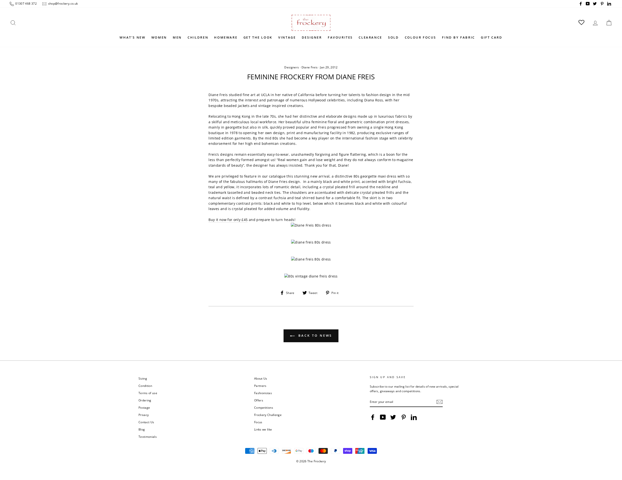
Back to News (314, 335)
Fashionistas (263, 393)
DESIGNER (312, 37)
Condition (145, 386)
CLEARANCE (370, 37)
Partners (260, 386)
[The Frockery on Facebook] (373, 417)
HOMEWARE (225, 37)
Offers (258, 400)
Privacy (143, 415)
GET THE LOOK (257, 37)
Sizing (142, 378)
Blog (141, 429)
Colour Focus (420, 37)
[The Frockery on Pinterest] (403, 417)
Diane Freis (310, 67)
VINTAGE (287, 37)
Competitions (263, 407)
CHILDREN (198, 37)
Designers (291, 67)
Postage (144, 407)
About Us (260, 378)
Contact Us (146, 422)
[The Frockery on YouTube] (383, 417)
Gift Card (491, 37)
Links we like (263, 429)
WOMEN (159, 37)
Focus (258, 422)
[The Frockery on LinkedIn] (414, 417)
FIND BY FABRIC (458, 37)
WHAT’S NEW (132, 37)
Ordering (144, 400)
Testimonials (147, 437)
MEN (177, 37)
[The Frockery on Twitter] (393, 417)
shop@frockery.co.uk (62, 3)
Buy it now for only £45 (228, 219)
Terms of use (147, 393)
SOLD (393, 37)
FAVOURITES (340, 37)
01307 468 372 (26, 3)
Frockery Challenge (268, 415)
